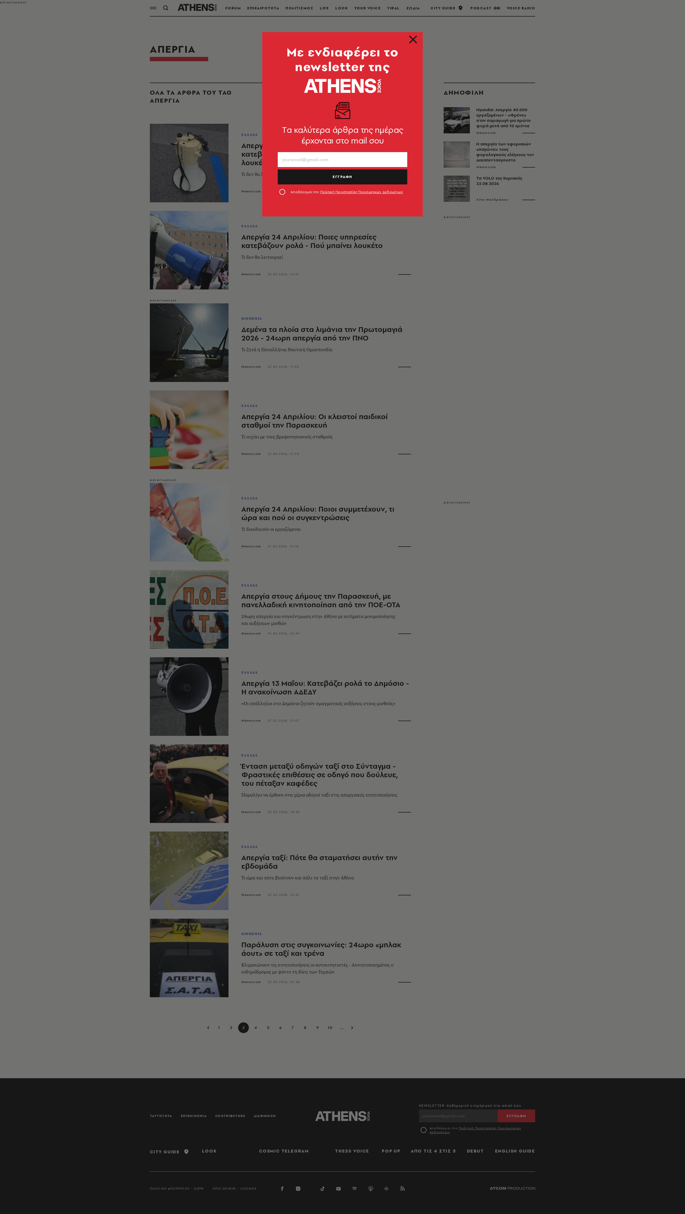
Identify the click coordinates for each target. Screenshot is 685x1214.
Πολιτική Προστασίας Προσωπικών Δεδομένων (361, 192)
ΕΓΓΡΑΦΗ (342, 176)
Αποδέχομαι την (347, 192)
